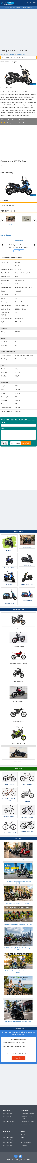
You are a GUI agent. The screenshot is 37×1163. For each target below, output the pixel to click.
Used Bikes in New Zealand (9, 1124)
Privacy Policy (27, 1142)
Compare (21, 120)
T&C (22, 1142)
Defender (10, 225)
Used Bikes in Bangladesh (27, 1114)
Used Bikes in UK (7, 1116)
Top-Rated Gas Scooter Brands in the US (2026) (18, 860)
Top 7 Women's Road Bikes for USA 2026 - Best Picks (18, 924)
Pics (2, 57)
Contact (23, 1140)
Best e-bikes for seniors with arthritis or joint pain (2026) (18, 972)
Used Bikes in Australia (8, 1121)
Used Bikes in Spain (7, 1142)
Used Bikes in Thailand (26, 1124)
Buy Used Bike (16, 7)
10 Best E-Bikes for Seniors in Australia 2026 (18, 997)
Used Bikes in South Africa (9, 1135)
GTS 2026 (26, 225)
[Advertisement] (18, 29)
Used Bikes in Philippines (27, 1121)
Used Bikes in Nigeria (8, 1137)
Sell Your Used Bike (18, 1028)
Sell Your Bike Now (18, 1058)
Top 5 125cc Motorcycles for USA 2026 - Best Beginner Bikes (18, 949)
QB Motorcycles (18, 240)
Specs (13, 57)
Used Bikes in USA (7, 1114)
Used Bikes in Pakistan (26, 1116)
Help (22, 1137)
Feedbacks (24, 1145)
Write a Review (23, 123)
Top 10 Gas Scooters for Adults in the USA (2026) (18, 1021)
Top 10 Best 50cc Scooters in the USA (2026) (18, 903)
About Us (23, 1135)
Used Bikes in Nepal (26, 1119)
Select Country (24, 2)
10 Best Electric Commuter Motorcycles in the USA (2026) (18, 882)
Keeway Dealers (5, 235)
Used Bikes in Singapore (9, 1140)
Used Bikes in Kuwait (8, 1145)
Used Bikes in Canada (8, 1119)
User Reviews (21, 57)
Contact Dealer (18, 251)
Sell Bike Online (8, 7)
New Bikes (23, 7)
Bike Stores (29, 7)
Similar (7, 57)
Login (30, 2)
